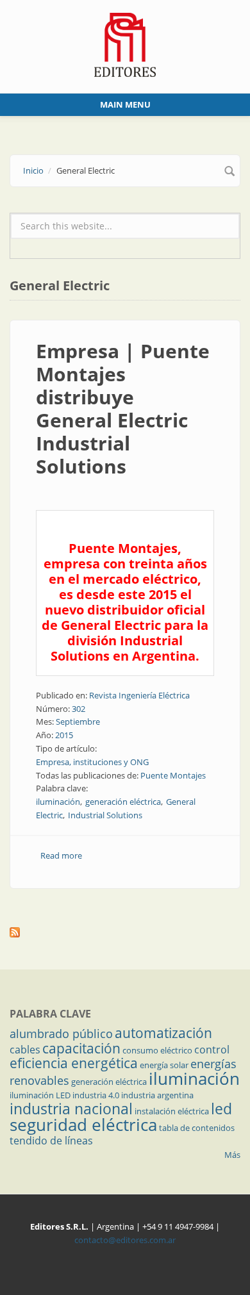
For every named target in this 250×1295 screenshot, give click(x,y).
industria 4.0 (95, 1095)
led (221, 1108)
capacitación (81, 1048)
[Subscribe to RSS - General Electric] (125, 932)
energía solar (164, 1065)
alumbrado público (61, 1033)
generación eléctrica (123, 801)
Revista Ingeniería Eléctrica (139, 695)
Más (232, 1154)
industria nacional (71, 1108)
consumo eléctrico (157, 1050)
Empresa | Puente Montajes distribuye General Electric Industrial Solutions (123, 408)
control (211, 1050)
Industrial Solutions (105, 815)
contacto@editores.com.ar (125, 1240)
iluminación (58, 801)
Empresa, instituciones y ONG (92, 762)
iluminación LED (40, 1095)
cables (25, 1050)
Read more (61, 855)
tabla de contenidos (197, 1128)
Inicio (33, 170)
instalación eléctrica (172, 1111)
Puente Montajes (173, 775)
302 (78, 708)
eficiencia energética (74, 1063)
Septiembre (78, 721)
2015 (64, 735)
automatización (163, 1033)
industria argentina (157, 1095)
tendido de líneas (51, 1141)
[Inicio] (125, 43)
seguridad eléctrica (83, 1124)
